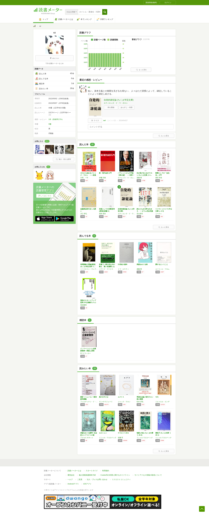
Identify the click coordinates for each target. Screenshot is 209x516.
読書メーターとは (74, 471)
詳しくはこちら (44, 196)
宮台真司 (140, 213)
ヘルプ (70, 479)
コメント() (111, 120)
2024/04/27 (123, 120)
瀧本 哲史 (102, 213)
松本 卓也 (140, 401)
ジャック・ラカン (124, 401)
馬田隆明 (83, 305)
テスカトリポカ (123, 433)
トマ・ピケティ (123, 269)
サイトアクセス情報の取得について (148, 475)
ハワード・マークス (106, 269)
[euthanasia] (59, 153)
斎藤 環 (139, 177)
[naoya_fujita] (39, 153)
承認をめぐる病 (142, 264)
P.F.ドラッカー (85, 353)
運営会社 (71, 475)
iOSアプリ (87, 484)
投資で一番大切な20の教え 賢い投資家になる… (107, 266)
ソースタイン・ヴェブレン (89, 269)
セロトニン (103, 433)
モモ (157, 397)
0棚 (49, 124)
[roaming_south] (69, 153)
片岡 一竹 (84, 177)
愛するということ (161, 264)
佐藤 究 (120, 437)
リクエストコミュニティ (121, 479)
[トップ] (34, 26)
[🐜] (39, 179)
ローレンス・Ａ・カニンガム (126, 177)
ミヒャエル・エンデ (162, 401)
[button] (104, 12)
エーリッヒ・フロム (162, 269)
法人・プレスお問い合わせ (97, 479)
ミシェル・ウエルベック (107, 437)
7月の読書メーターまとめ (54, 63)
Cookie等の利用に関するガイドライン (115, 475)
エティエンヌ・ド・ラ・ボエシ (116, 103)
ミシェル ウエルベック (145, 437)
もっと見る (143, 69)
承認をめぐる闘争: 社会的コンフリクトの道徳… (88, 435)
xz (89, 87)
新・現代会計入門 (105, 173)
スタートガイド (92, 471)
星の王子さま (103, 397)
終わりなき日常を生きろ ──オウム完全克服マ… (145, 211)
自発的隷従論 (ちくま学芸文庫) (119, 100)
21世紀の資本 (122, 264)
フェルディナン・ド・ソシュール (89, 401)
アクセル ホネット (86, 437)
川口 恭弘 (83, 213)
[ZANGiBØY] (49, 179)
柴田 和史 (158, 177)
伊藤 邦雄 (102, 177)
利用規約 (105, 471)
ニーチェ (158, 213)
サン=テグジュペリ (105, 401)
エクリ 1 (121, 397)
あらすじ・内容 (127, 107)
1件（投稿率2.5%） (56, 119)
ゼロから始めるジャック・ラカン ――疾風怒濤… (88, 175)
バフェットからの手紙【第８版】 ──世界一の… (126, 175)
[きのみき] (49, 153)
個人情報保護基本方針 (87, 475)
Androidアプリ (73, 484)
